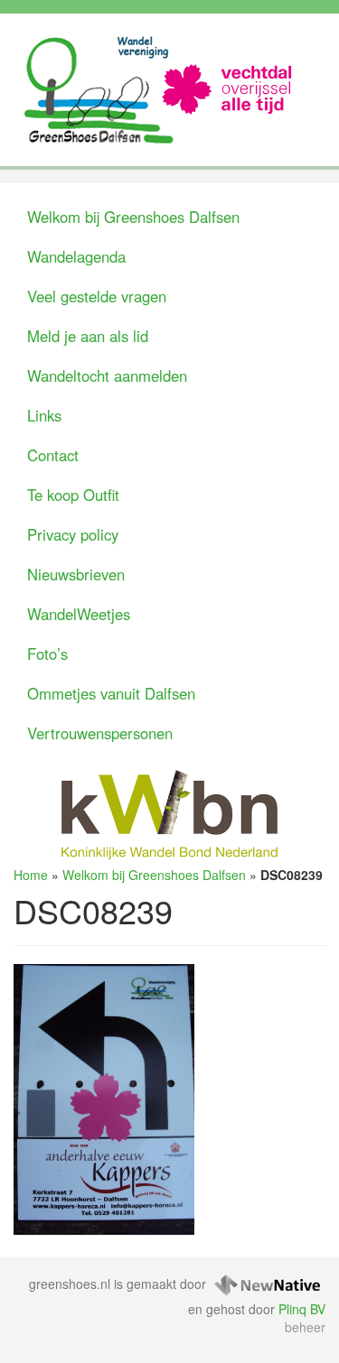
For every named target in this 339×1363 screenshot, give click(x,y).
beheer (305, 1327)
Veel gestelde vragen (96, 296)
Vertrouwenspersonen (100, 733)
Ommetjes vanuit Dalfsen (111, 693)
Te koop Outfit (73, 494)
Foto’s (47, 653)
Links (44, 415)
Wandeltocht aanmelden (107, 375)
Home (31, 875)
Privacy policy (72, 534)
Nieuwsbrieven (76, 574)
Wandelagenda (76, 256)
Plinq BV (301, 1309)
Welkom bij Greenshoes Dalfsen (133, 216)
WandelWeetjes (78, 614)
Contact (53, 455)
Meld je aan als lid (87, 336)
